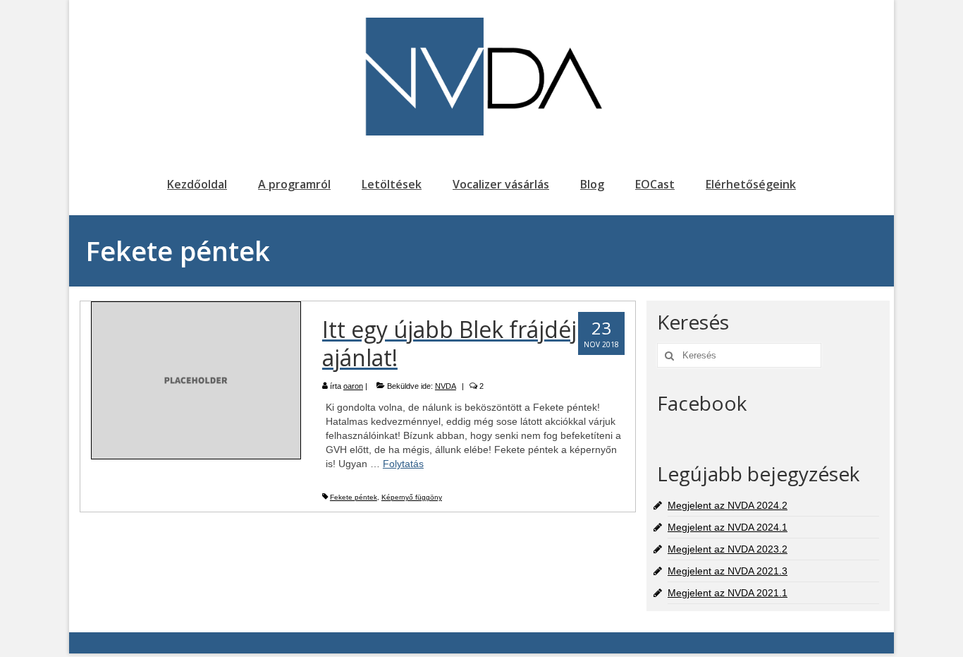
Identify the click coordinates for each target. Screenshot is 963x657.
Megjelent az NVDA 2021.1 (727, 592)
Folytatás (403, 463)
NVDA (445, 386)
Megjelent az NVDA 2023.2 (727, 549)
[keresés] (667, 355)
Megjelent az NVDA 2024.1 (727, 527)
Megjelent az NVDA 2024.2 (727, 505)
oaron (353, 386)
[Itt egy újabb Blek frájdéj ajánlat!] (196, 379)
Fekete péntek (353, 497)
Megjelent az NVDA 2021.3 (727, 571)
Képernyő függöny (411, 497)
